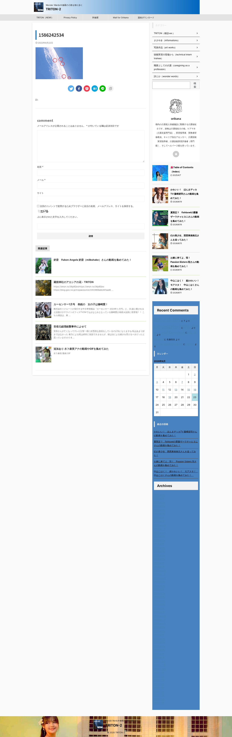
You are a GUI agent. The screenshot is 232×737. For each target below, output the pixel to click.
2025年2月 (159, 563)
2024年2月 (159, 608)
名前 (40, 166)
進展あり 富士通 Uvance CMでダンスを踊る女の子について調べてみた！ (175, 319)
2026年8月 (159, 495)
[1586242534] (95, 88)
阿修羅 (95, 17)
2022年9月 (159, 673)
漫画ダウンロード (146, 17)
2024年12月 (160, 570)
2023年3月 (159, 650)
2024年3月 (159, 604)
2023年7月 (159, 635)
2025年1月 (159, 567)
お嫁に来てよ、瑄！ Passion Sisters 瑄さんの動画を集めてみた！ (184, 261)
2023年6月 (159, 638)
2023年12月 (160, 616)
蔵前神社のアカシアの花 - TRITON (74, 282)
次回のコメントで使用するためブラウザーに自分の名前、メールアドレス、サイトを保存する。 (87, 206)
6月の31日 (159, 339)
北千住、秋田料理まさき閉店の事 (169, 332)
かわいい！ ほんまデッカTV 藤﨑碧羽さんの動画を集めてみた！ (184, 193)
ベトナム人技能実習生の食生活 (168, 344)
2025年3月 (159, 559)
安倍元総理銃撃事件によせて (70, 326)
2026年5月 (159, 506)
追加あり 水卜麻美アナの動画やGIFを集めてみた (81, 348)
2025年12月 (160, 525)
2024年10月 (160, 578)
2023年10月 (160, 623)
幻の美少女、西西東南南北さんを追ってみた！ (175, 453)
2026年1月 (159, 521)
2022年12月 (160, 661)
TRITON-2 (53, 9)
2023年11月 (160, 620)
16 (195, 389)
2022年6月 (159, 684)
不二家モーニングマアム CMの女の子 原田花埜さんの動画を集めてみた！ (176, 326)
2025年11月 (160, 529)
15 (188, 389)
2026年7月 (159, 498)
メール (41, 180)
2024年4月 (159, 601)
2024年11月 (160, 574)
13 (176, 389)
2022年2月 (159, 699)
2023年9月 (159, 627)
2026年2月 (159, 517)
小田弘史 (190, 344)
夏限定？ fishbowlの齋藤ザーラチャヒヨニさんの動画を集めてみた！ (184, 216)
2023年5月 (159, 642)
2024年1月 (159, 612)
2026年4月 (159, 510)
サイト (40, 193)
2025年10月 (160, 532)
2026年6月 (159, 502)
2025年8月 (159, 540)
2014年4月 (159, 703)
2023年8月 (159, 631)
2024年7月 (159, 589)
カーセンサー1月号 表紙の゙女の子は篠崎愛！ (81, 304)
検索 (195, 85)
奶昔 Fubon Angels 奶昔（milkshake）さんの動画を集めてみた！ (93, 259)
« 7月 (157, 417)
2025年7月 (159, 544)
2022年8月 (159, 676)
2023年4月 (159, 646)
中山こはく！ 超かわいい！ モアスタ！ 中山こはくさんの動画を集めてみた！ (185, 284)
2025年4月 (159, 555)
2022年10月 (160, 669)
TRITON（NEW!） (44, 17)
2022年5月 (159, 688)
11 (163, 389)
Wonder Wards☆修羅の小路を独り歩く (122, 720)
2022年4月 (159, 691)
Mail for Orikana (120, 17)
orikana (187, 328)
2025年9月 (159, 536)
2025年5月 (159, 551)
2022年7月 (159, 680)
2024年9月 (159, 582)
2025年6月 (159, 548)
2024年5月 (159, 597)
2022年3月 (159, 695)
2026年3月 (159, 514)
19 (169, 397)
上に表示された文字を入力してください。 (58, 216)
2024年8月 (159, 585)
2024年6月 (159, 593)
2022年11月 (160, 665)
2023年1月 (159, 657)
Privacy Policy (70, 17)
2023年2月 (159, 654)
